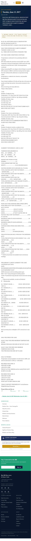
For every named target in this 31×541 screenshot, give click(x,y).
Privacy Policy (4, 535)
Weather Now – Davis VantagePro (10, 406)
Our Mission (18, 514)
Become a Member (5, 516)
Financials (18, 523)
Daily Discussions (6, 408)
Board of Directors (20, 519)
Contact (17, 525)
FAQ (17, 535)
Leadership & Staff (20, 516)
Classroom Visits (19, 500)
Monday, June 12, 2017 (8, 396)
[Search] (14, 3)
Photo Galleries (5, 420)
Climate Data (5, 411)
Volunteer (3, 519)
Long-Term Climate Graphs (6, 502)
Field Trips (18, 498)
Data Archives (5, 415)
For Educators (19, 506)
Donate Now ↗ (16, 446)
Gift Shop (3, 521)
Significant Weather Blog (8, 430)
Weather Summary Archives (8, 413)
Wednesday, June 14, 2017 (20, 396)
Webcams (4, 418)
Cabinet (17, 521)
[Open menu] (22, 3)
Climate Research (6, 427)
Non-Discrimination (11, 535)
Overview (4, 404)
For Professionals (20, 508)
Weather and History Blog (8, 432)
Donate (18, 2)
